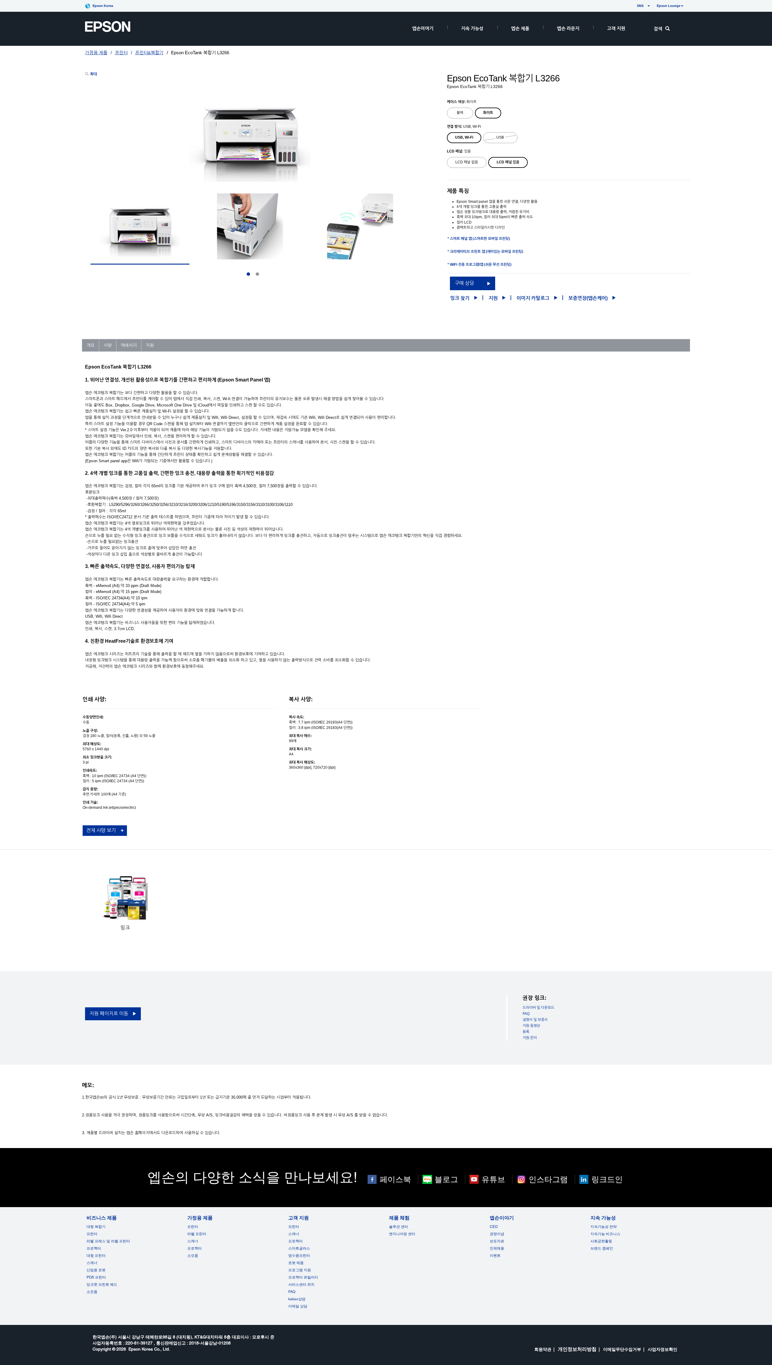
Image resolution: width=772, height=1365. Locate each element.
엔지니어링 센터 (402, 1234)
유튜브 (493, 1179)
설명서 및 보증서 (535, 1020)
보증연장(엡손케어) (588, 298)
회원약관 (542, 1349)
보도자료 (497, 1241)
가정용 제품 (96, 52)
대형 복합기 (96, 1227)
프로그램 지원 (299, 1270)
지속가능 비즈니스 (605, 1234)
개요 (90, 345)
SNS (633, 6)
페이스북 (395, 1179)
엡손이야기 (422, 28)
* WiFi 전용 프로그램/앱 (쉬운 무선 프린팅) (479, 264)
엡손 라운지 (568, 28)
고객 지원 (616, 28)
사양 (108, 345)
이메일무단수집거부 (622, 1349)
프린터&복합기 (149, 52)
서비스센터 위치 (301, 1284)
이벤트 (495, 1256)
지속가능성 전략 (603, 1227)
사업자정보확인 (662, 1349)
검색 (658, 28)
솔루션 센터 (398, 1227)
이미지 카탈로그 (533, 298)
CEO (494, 1227)
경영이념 (497, 1234)
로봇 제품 (296, 1263)
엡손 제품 (520, 28)
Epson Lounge (668, 6)
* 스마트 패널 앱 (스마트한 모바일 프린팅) (479, 239)
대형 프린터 (96, 1256)
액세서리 (129, 345)
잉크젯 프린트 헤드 (102, 1284)
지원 (493, 298)
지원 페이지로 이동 (109, 1013)
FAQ (526, 1014)
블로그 (446, 1179)
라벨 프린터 (196, 1234)
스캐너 (92, 1263)
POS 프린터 (96, 1277)
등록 (526, 1032)
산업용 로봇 (96, 1270)
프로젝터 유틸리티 (303, 1277)
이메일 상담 (297, 1306)
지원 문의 (530, 1038)
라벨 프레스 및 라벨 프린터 (108, 1241)
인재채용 (497, 1248)
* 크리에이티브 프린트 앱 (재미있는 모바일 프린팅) (485, 251)
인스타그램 (548, 1179)
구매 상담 (464, 283)
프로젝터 (94, 1248)
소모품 (92, 1292)
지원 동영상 (531, 1026)
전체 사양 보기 (101, 830)
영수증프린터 (299, 1256)
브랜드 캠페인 (601, 1248)
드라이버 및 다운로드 (538, 1008)
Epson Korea (103, 6)
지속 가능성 (472, 28)
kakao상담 (296, 1299)
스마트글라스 (299, 1248)
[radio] (460, 113)
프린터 (121, 52)
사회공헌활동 (601, 1241)
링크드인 (607, 1179)
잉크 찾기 (460, 298)
